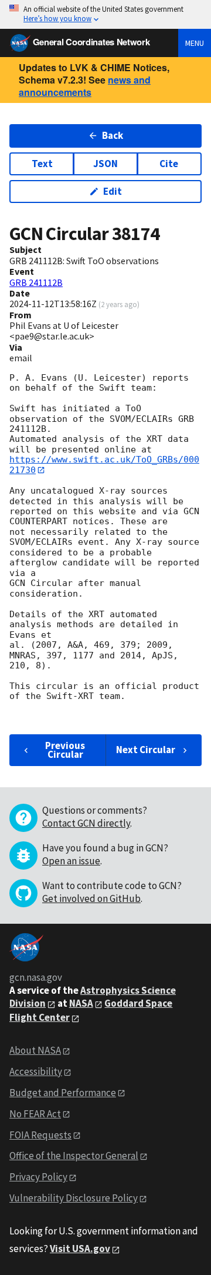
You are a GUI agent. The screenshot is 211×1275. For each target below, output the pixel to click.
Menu (194, 43)
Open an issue (71, 860)
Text (42, 163)
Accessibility (35, 1071)
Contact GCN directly (86, 823)
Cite (168, 163)
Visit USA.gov (80, 1248)
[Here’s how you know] (105, 14)
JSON (105, 163)
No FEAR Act (35, 1113)
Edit (112, 191)
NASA (81, 1003)
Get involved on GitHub (91, 898)
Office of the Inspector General (73, 1155)
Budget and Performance (62, 1092)
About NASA (35, 1050)
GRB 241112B (36, 282)
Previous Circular (65, 750)
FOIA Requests (40, 1134)
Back (112, 135)
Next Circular (145, 749)
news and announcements (85, 86)
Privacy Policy (38, 1176)
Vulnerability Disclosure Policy (73, 1197)
